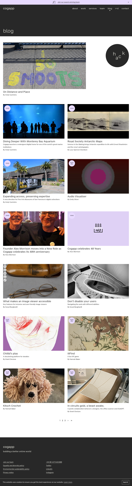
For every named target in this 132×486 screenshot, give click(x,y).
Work (83, 9)
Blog (110, 9)
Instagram (50, 472)
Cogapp (8, 8)
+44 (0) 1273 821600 (54, 462)
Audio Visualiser (77, 196)
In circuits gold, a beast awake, (86, 406)
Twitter (48, 465)
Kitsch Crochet (12, 406)
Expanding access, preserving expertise (26, 196)
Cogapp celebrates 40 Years (84, 249)
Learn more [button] (68, 482)
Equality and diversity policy (13, 465)
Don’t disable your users (82, 301)
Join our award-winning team (69, 2)
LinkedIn (49, 469)
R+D (116, 9)
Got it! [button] (125, 482)
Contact (125, 9)
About (75, 9)
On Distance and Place (16, 92)
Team (102, 9)
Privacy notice (8, 472)
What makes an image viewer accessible (27, 301)
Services (93, 9)
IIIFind (71, 354)
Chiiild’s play (10, 354)
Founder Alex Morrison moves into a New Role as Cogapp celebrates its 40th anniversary (32, 250)
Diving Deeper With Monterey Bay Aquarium (29, 141)
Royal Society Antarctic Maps (85, 141)
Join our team (8, 462)
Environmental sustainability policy (16, 469)
